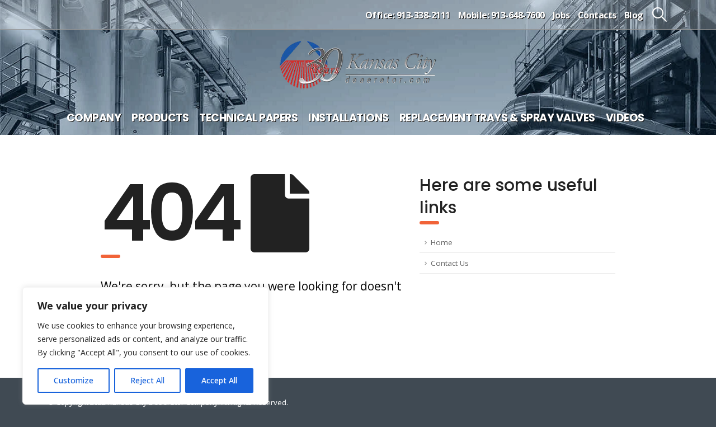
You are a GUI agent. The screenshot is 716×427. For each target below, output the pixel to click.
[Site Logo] (358, 65)
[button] (659, 14)
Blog (633, 15)
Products (160, 117)
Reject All (147, 380)
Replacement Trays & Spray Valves (497, 117)
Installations (348, 117)
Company (94, 117)
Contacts (597, 15)
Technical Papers (248, 117)
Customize (73, 380)
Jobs (561, 15)
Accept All (219, 380)
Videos (625, 117)
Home (442, 242)
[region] (145, 346)
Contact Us (450, 263)
